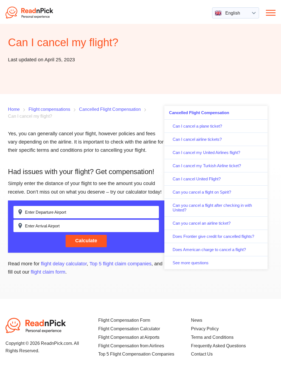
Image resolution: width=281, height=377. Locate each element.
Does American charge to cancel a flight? (209, 249)
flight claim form (48, 272)
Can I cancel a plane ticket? (197, 126)
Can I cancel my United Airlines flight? (206, 152)
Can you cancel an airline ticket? (202, 223)
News (196, 320)
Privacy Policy (205, 328)
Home (14, 109)
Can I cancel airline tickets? (197, 139)
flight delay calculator (64, 263)
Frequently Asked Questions (218, 345)
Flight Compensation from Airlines (131, 345)
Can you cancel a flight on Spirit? (202, 192)
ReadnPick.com (36, 12)
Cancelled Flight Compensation (199, 112)
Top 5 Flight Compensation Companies (136, 354)
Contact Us (202, 354)
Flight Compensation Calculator (129, 328)
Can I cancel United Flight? (197, 179)
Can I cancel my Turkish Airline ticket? (207, 165)
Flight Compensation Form (124, 320)
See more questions (191, 262)
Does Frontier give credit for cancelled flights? (213, 236)
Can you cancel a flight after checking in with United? (212, 207)
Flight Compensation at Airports (128, 337)
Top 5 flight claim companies (120, 263)
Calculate (86, 240)
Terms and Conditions (212, 337)
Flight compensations (49, 109)
